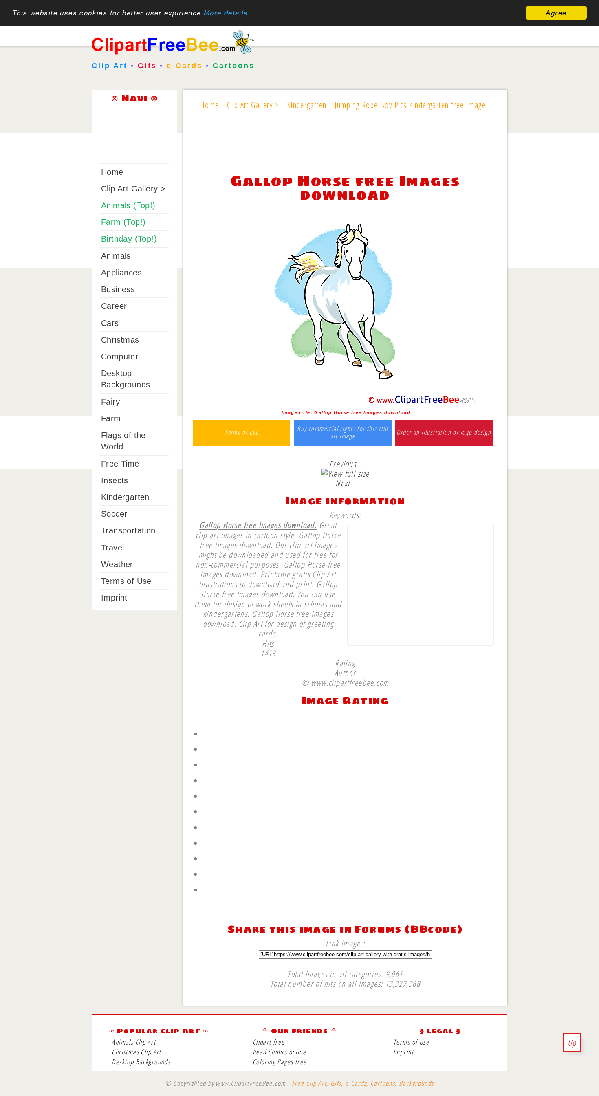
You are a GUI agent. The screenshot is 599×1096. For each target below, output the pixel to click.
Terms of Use (126, 581)
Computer (119, 356)
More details (226, 13)
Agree (556, 13)
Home (112, 171)
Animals (116, 255)
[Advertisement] (345, 147)
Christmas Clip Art (136, 1051)
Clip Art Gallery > (133, 188)
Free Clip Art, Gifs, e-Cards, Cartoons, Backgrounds (363, 1083)
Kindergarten (125, 497)
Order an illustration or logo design (443, 432)
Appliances (121, 272)
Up (572, 1042)
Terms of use (241, 432)
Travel (112, 547)
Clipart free (269, 1042)
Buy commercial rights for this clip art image (342, 432)
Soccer (114, 513)
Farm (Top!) (123, 222)
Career (114, 306)
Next (342, 483)
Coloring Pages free (280, 1061)
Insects (114, 480)
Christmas (120, 339)
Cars (110, 323)
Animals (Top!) (128, 205)
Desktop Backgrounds (141, 1061)
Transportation (128, 530)
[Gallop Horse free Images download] (345, 402)
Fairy (110, 401)
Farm (111, 418)
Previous (342, 463)
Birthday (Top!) (129, 238)
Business (118, 289)
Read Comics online (279, 1051)
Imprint (114, 597)
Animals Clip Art (134, 1042)
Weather (117, 564)
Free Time (120, 463)
